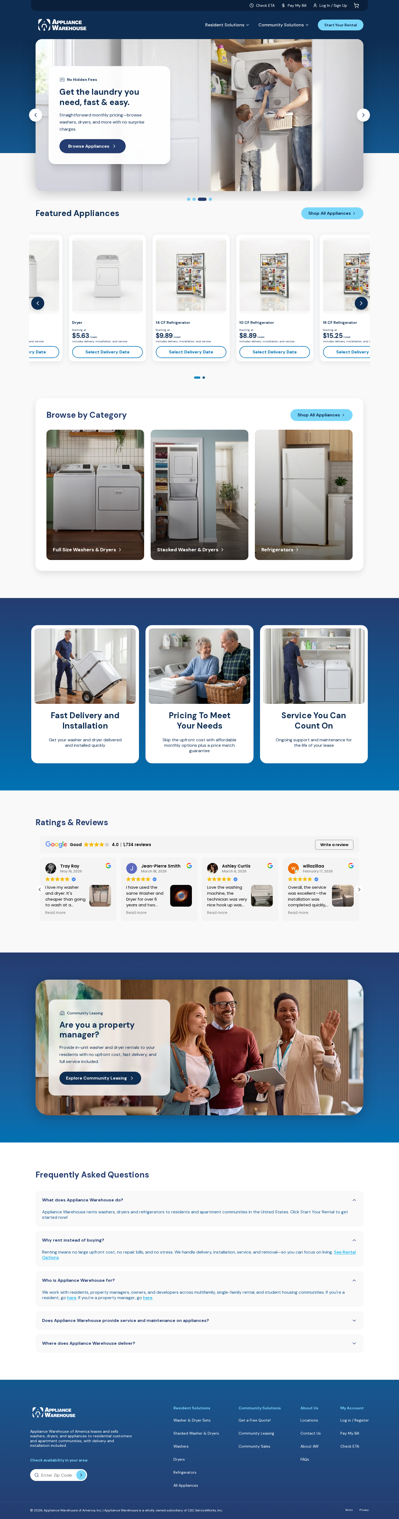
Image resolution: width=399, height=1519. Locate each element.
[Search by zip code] (81, 1475)
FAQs (304, 1459)
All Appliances (185, 1485)
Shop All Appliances (329, 213)
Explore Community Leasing (96, 1078)
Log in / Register (354, 1420)
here (71, 1297)
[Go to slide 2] (194, 199)
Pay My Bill (297, 5)
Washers (181, 1446)
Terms (349, 1510)
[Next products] (361, 303)
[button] (359, 889)
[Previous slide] (35, 115)
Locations (309, 1420)
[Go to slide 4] (207, 199)
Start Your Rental (340, 25)
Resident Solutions (224, 25)
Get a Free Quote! (255, 1420)
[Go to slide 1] (188, 199)
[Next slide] (363, 115)
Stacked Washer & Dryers (196, 1433)
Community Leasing (256, 1433)
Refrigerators (185, 1472)
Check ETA (265, 5)
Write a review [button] (334, 844)
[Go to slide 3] (199, 199)
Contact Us (310, 1433)
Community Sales (254, 1446)
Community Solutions (281, 25)
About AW (309, 1446)
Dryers (179, 1459)
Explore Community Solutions (100, 142)
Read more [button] (55, 912)
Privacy (364, 1510)
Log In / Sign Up (333, 5)
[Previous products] (37, 303)
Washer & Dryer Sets (192, 1420)
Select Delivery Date (74, 352)
